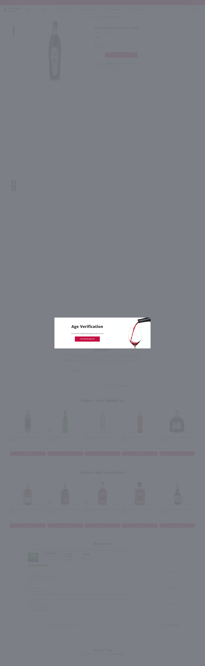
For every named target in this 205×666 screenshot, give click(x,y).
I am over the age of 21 (87, 339)
